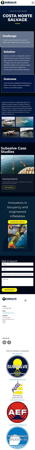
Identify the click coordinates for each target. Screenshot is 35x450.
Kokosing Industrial (9, 179)
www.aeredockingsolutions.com (17, 379)
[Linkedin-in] (4, 342)
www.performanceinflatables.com (18, 425)
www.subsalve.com (17, 353)
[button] (25, 300)
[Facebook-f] (9, 342)
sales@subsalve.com (8, 313)
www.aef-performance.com (17, 400)
